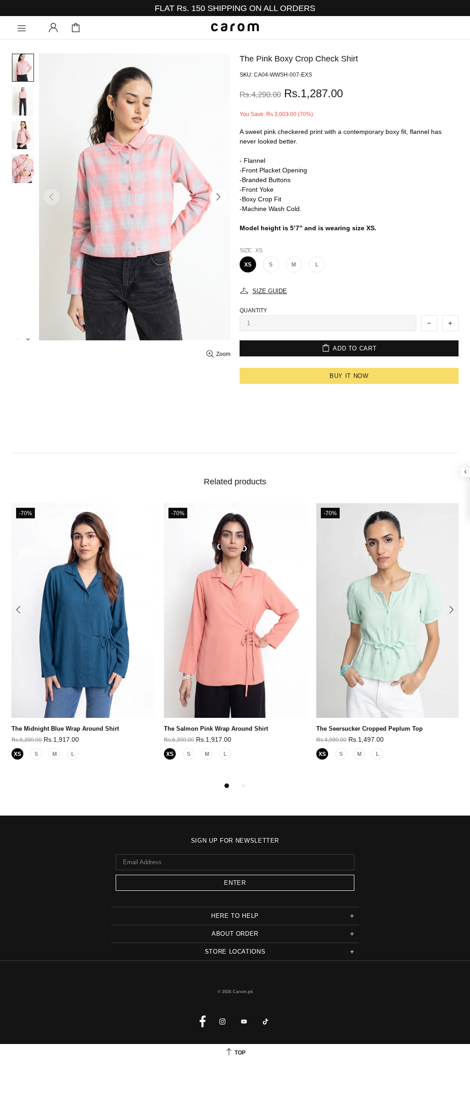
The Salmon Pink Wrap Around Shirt (216, 728)
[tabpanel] (83, 641)
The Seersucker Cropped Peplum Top (369, 728)
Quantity (253, 310)
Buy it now (349, 375)
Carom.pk (235, 27)
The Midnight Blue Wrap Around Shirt (65, 728)
